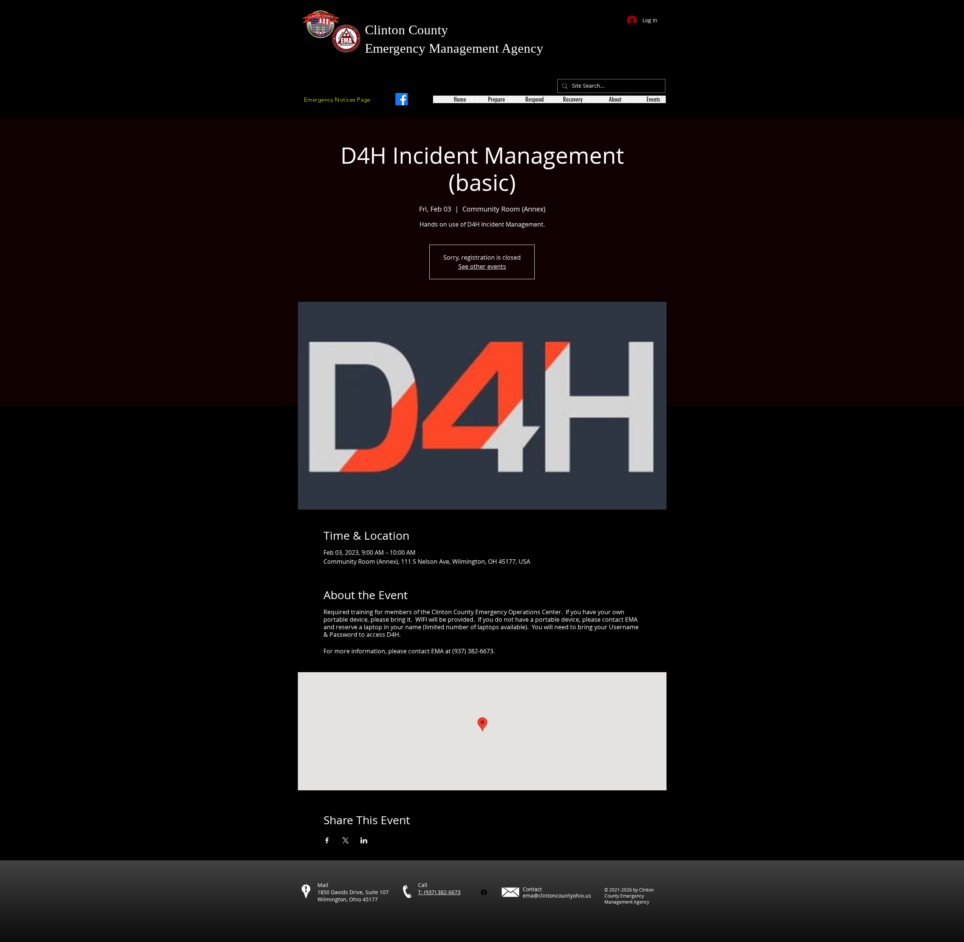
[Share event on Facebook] (327, 840)
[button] (491, 99)
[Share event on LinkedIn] (364, 840)
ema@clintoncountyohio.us (557, 895)
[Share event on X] (345, 840)
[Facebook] (401, 99)
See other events (482, 266)
